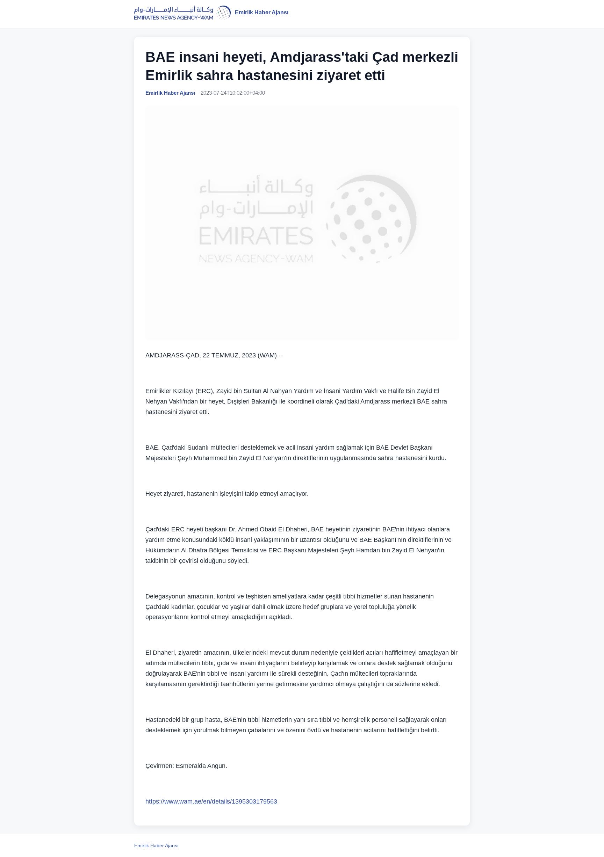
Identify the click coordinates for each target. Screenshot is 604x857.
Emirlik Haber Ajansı (156, 845)
